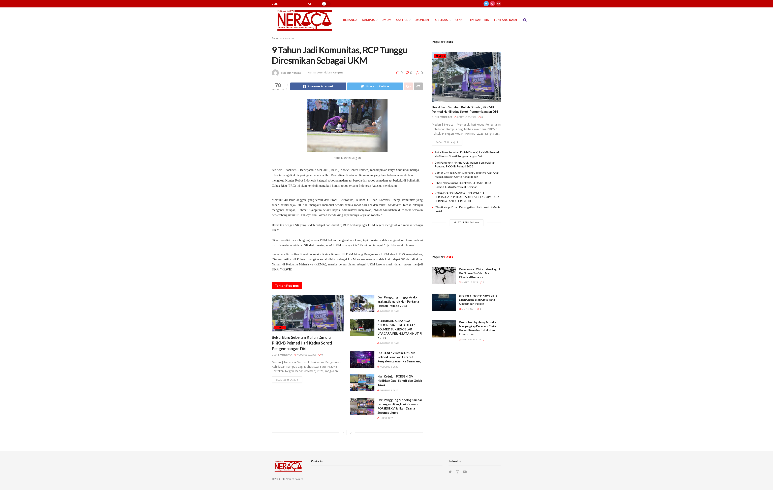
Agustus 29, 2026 (306, 354)
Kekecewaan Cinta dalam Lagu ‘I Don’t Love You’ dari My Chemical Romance (479, 273)
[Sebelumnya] (344, 432)
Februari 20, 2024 (471, 339)
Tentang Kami (505, 20)
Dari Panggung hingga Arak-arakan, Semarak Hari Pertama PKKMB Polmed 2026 (398, 301)
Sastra (402, 20)
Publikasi (441, 20)
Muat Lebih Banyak (467, 222)
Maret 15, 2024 (469, 282)
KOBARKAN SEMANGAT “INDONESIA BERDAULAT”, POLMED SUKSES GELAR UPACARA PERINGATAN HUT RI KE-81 (399, 329)
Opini (459, 20)
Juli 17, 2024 (467, 308)
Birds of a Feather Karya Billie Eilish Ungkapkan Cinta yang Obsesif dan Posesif (478, 299)
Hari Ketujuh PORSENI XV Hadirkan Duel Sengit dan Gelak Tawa (399, 380)
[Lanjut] (351, 432)
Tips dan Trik (478, 20)
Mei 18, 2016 (315, 72)
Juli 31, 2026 (386, 418)
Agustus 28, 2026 (389, 311)
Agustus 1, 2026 (388, 390)
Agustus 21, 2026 (389, 343)
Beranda (350, 20)
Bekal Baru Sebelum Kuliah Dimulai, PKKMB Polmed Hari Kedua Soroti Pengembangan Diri (302, 343)
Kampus (368, 20)
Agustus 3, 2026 (388, 366)
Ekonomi (421, 20)
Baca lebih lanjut (287, 379)
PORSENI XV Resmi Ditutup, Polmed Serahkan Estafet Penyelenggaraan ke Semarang (399, 357)
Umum (386, 20)
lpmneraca (293, 72)
